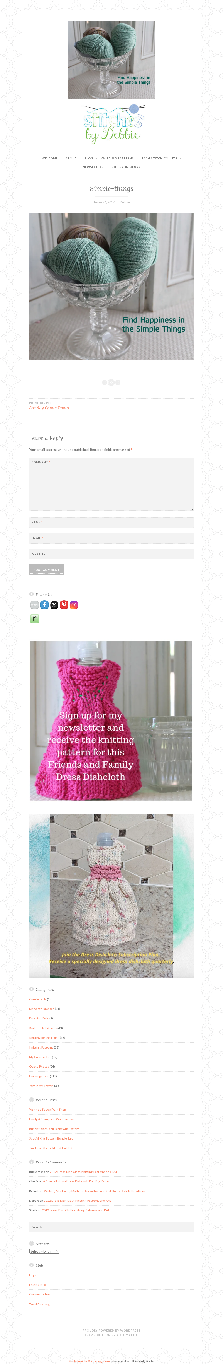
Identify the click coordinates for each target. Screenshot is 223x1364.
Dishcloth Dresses (41, 1009)
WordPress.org (39, 1304)
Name (37, 522)
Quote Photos (39, 1066)
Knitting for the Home (44, 1037)
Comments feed (40, 1294)
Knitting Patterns (117, 158)
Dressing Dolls (39, 1018)
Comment (40, 462)
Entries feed (37, 1284)
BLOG (88, 158)
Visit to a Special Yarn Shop (47, 1109)
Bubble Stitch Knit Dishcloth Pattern (54, 1129)
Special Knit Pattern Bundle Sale (51, 1138)
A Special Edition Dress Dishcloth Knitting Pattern (77, 1181)
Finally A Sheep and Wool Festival (51, 1119)
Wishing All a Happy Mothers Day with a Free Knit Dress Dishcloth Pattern (94, 1191)
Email (37, 538)
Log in (33, 1275)
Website (38, 553)
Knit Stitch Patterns (43, 1028)
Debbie (125, 202)
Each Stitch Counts (159, 158)
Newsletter (93, 167)
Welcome (50, 158)
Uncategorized (39, 1076)
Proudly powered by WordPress (111, 1330)
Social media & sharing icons (90, 1361)
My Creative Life (40, 1057)
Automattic (127, 1335)
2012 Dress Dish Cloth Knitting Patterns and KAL (84, 1171)
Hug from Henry (126, 167)
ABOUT (71, 158)
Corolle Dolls (37, 999)
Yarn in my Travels (41, 1086)
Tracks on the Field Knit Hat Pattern (53, 1148)
